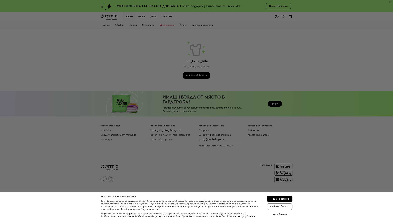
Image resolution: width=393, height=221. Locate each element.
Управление (280, 214)
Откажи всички (279, 206)
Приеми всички (280, 199)
